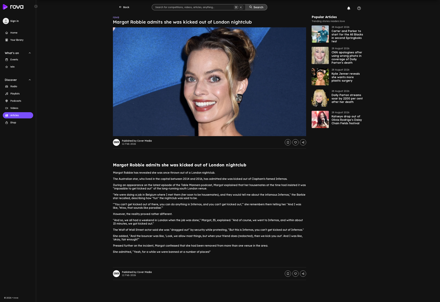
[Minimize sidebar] (36, 6)
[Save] (288, 142)
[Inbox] (349, 8)
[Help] (359, 8)
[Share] (303, 142)
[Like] (295, 142)
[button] (337, 34)
